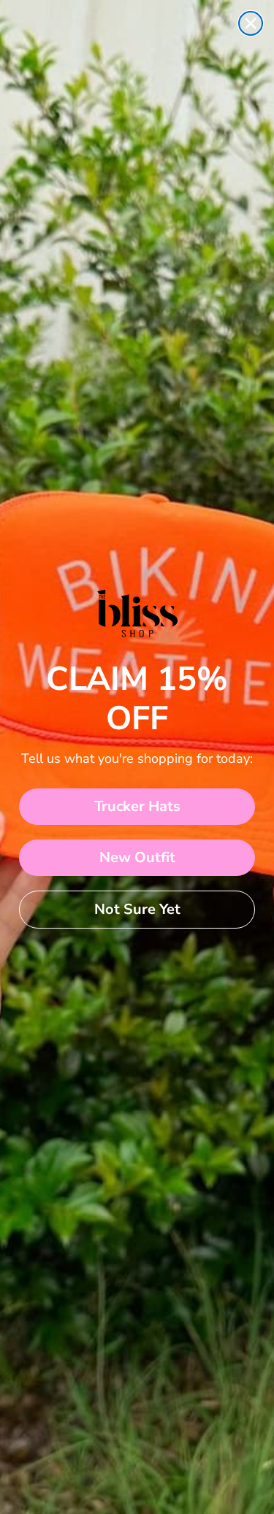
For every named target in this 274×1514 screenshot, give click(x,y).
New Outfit (137, 857)
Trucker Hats (137, 806)
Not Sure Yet (137, 909)
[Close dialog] (250, 23)
